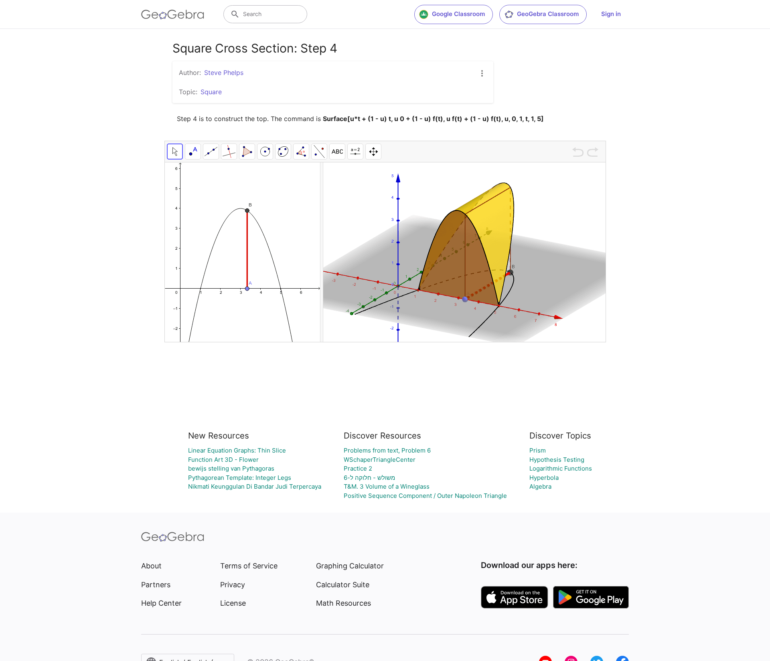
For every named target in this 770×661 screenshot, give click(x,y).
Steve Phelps (223, 73)
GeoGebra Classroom (548, 14)
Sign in (611, 14)
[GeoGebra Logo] (172, 14)
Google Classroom (458, 14)
